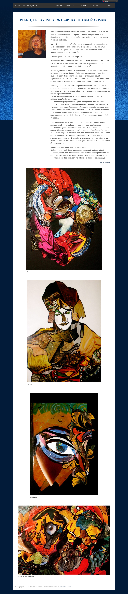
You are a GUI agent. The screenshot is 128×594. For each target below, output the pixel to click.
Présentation (71, 5)
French (106, 1)
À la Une (83, 5)
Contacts (107, 5)
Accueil (59, 5)
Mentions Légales (65, 587)
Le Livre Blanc (95, 5)
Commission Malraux (27, 5)
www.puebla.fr (105, 162)
